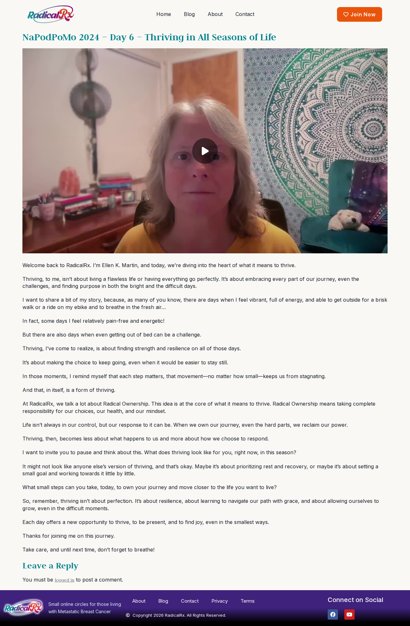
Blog (189, 14)
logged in (64, 580)
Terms (248, 601)
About (215, 14)
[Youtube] (349, 614)
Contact (244, 14)
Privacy (219, 601)
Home (163, 14)
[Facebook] (333, 614)
